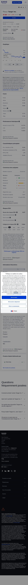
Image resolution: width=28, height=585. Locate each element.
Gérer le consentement (14, 306)
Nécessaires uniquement (14, 302)
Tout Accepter (14, 298)
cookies (4, 293)
